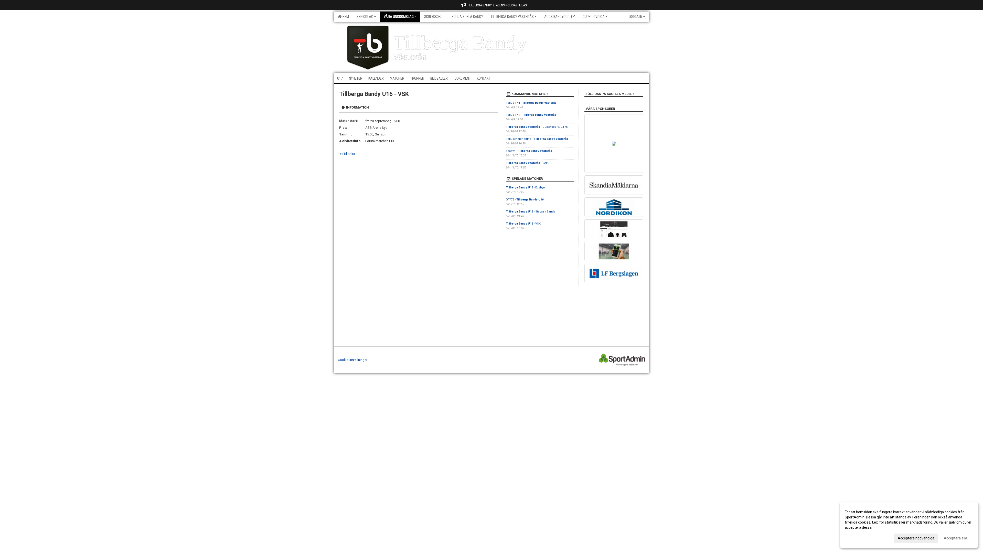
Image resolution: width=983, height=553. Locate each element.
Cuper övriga (594, 17)
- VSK (523, 223)
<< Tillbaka (347, 154)
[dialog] (909, 525)
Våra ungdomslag (399, 17)
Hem (345, 17)
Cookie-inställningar (352, 360)
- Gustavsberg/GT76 (537, 127)
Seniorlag (365, 17)
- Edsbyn (525, 187)
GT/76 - (524, 199)
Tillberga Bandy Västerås (512, 17)
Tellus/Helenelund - (537, 139)
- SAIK (527, 163)
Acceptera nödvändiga (916, 538)
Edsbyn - (529, 151)
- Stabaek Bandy (530, 211)
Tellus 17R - (531, 114)
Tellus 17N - (531, 102)
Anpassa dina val (858, 537)
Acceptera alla (955, 538)
